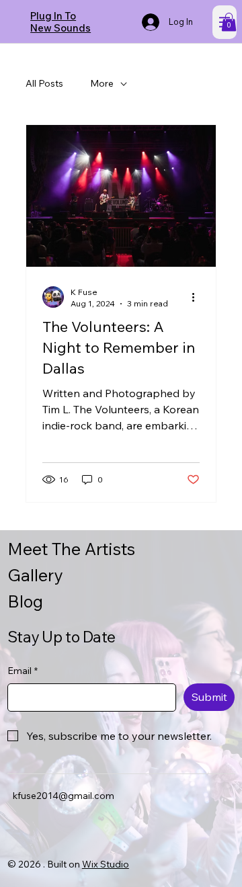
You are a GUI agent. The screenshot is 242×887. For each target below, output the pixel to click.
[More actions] (198, 297)
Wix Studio (105, 864)
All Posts (44, 83)
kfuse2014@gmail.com (63, 795)
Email (22, 671)
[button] (229, 22)
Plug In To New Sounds (60, 21)
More (102, 83)
